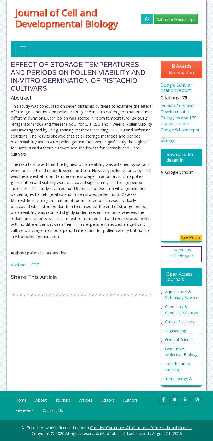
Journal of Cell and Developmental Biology (66, 18)
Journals (63, 400)
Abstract (19, 264)
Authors (130, 400)
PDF (35, 264)
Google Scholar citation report (176, 87)
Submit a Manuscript (176, 19)
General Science (179, 339)
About (41, 400)
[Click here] (144, 19)
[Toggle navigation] (23, 48)
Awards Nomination (181, 69)
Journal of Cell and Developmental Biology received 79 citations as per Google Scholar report (181, 117)
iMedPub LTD (113, 433)
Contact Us (52, 410)
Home (21, 400)
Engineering (175, 330)
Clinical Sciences (179, 321)
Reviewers (24, 410)
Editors (107, 400)
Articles (85, 400)
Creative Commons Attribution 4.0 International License (141, 427)
